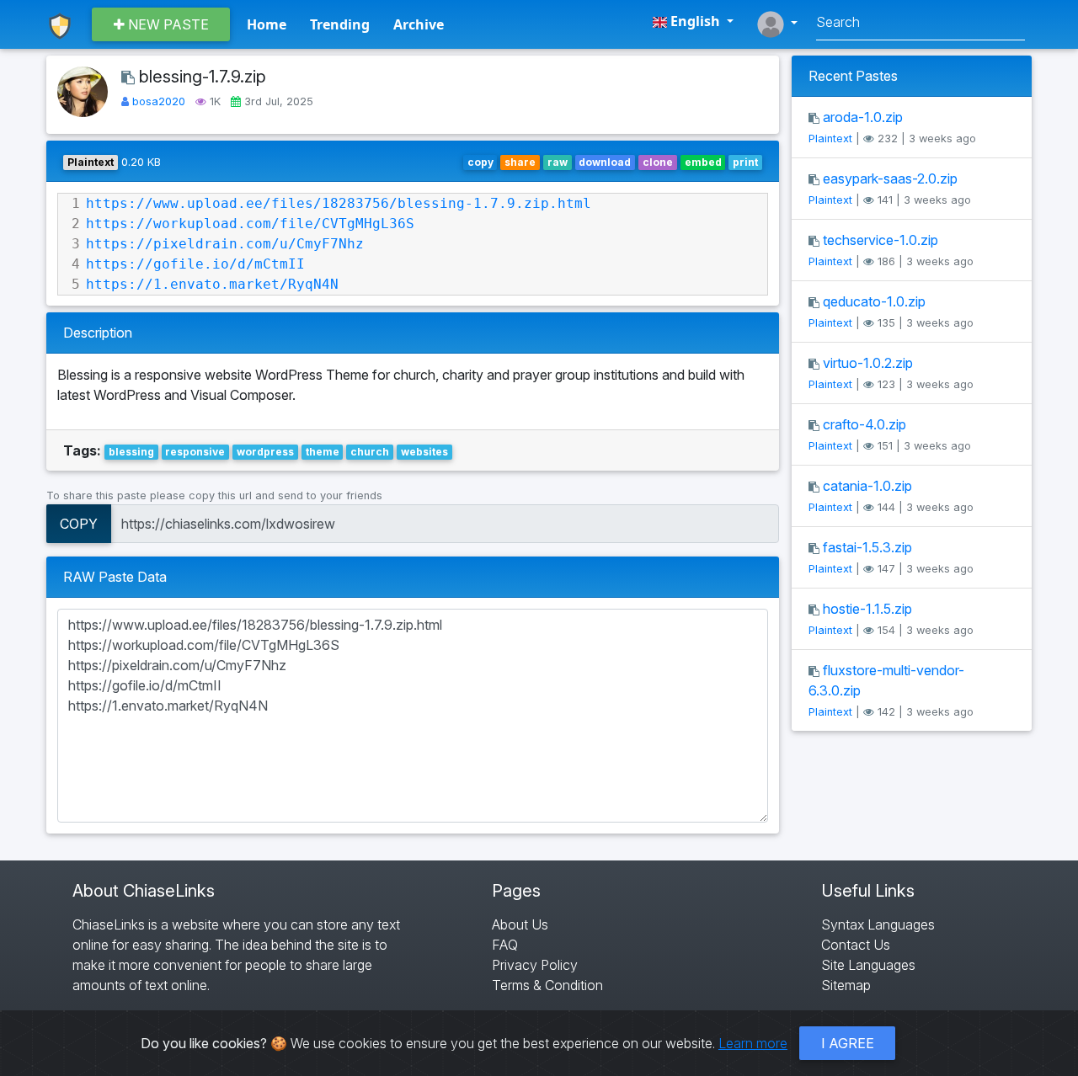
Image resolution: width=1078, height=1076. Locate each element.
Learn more (752, 1043)
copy (480, 162)
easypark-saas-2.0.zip (890, 178)
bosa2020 (160, 101)
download (605, 162)
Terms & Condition (547, 985)
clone (658, 162)
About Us (520, 924)
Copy (79, 523)
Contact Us (855, 944)
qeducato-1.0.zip (874, 301)
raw (557, 162)
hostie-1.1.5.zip (867, 608)
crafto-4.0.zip (864, 424)
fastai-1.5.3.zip (867, 547)
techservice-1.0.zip (880, 240)
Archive (418, 24)
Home (266, 24)
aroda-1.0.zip (863, 117)
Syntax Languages (878, 924)
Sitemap (846, 985)
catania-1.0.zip (867, 485)
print (745, 162)
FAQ (505, 944)
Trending (340, 24)
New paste (167, 24)
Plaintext (830, 138)
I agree (847, 1043)
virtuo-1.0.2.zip (868, 362)
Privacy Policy (535, 964)
